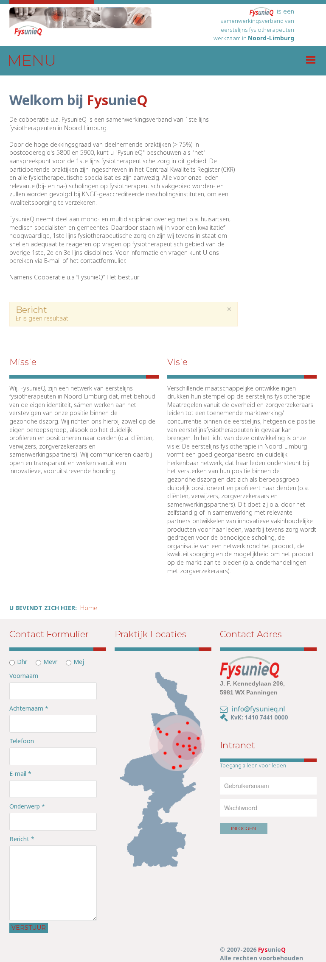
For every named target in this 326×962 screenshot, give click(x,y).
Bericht (21, 839)
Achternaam (28, 708)
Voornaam (23, 676)
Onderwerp (27, 806)
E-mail (20, 774)
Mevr (50, 662)
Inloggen (243, 828)
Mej (78, 662)
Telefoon (21, 741)
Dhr (22, 662)
